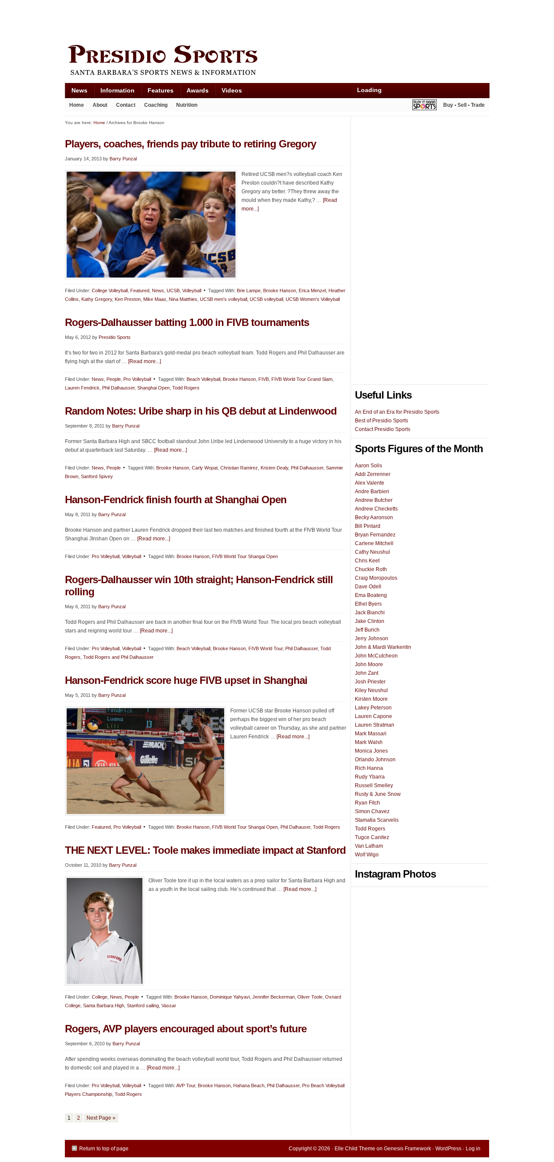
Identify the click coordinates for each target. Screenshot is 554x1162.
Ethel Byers (368, 604)
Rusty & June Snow (378, 794)
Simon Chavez (372, 811)
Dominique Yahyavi (230, 996)
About (97, 107)
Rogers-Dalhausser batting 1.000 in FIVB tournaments (187, 322)
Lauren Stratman (374, 725)
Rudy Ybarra (370, 777)
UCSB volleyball (266, 299)
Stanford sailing (143, 1005)
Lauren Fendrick (82, 387)
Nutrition (186, 105)
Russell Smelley (374, 785)
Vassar (168, 1005)
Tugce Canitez (372, 837)
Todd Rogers (186, 387)
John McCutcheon (376, 656)
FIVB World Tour (265, 648)
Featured (139, 290)
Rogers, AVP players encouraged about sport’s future (185, 1028)
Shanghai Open (153, 387)
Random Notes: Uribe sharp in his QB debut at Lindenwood (201, 411)
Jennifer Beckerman (273, 996)
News (76, 92)
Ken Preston (128, 299)
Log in (473, 1149)
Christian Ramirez (239, 467)
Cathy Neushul (372, 552)
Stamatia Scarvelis (377, 820)
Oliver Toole (309, 996)
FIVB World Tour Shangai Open (245, 556)
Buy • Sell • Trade (464, 105)
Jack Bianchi (370, 613)
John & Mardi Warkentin (383, 647)
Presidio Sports (277, 61)
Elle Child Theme (355, 1149)
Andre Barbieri (372, 491)
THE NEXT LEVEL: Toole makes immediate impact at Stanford (205, 850)
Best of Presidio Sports (381, 421)
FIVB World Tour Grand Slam (301, 379)
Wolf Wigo (367, 855)
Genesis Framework (407, 1149)
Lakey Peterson (373, 708)
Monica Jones (371, 751)
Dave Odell (368, 587)
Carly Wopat (205, 467)
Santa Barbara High (103, 1005)
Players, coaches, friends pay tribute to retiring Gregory (190, 144)
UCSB (173, 290)
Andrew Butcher (374, 500)
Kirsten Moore (371, 699)
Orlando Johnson (375, 760)
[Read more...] (144, 361)
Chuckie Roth (371, 569)
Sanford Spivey (97, 476)
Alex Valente (369, 483)
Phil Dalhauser (295, 827)
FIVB (263, 379)
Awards (194, 92)
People (113, 379)
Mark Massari (371, 734)
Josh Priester (370, 682)
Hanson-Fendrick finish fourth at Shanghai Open (176, 499)
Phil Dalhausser (118, 387)
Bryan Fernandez (375, 535)
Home (76, 105)
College (99, 996)
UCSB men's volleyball (223, 299)
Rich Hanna (369, 768)
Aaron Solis (368, 466)
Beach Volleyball (203, 379)
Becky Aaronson (374, 517)
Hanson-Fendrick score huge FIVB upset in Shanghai (186, 680)
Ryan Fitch (367, 803)
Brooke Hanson (279, 290)
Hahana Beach (248, 1085)
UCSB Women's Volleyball (313, 299)
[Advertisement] (222, 20)
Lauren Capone (373, 716)
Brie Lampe (249, 290)
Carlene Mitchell (374, 543)
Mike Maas (154, 299)
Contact (125, 105)
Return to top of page (104, 1149)
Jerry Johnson (371, 638)
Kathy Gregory (96, 299)
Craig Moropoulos (376, 578)
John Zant (366, 673)
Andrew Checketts (376, 509)
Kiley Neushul (371, 690)
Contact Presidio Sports (382, 429)
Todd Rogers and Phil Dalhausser (118, 657)
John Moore (369, 664)
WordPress (448, 1149)
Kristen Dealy (274, 467)
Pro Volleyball (137, 379)
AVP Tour (185, 1085)
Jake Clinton (369, 621)
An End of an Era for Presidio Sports (397, 412)
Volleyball (191, 290)
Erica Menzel (312, 290)
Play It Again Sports (424, 106)
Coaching (155, 105)
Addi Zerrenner (372, 474)
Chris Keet (367, 561)
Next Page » (101, 1118)
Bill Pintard (367, 526)
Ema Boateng (371, 595)
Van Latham (369, 846)
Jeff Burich (367, 630)
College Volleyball (110, 290)
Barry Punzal (123, 158)
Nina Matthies (183, 299)
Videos (232, 90)
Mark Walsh (369, 742)
